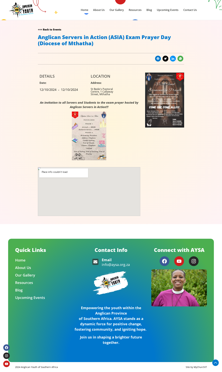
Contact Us (190, 10)
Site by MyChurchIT (196, 367)
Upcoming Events (167, 10)
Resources (135, 10)
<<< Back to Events (49, 29)
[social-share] (158, 59)
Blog (149, 10)
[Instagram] (194, 261)
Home (84, 10)
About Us (99, 10)
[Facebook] (164, 261)
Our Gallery (117, 10)
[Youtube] (179, 261)
